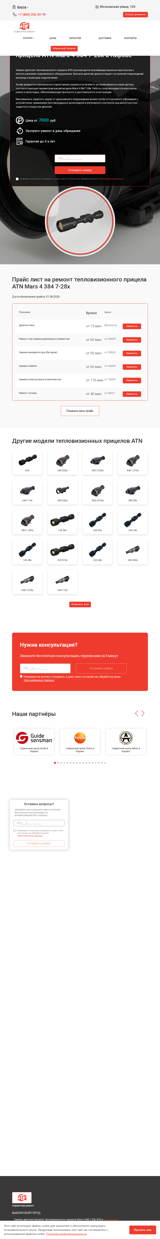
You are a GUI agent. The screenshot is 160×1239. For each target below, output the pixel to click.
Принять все (142, 1229)
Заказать (132, 326)
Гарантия (75, 38)
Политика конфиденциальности (66, 1233)
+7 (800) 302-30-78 (31, 14)
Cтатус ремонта (135, 14)
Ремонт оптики (28, 393)
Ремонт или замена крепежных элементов (44, 338)
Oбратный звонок (64, 48)
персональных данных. (111, 179)
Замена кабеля (28, 365)
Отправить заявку (80, 170)
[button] (136, 713)
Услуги (27, 38)
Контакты (130, 38)
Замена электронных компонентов (40, 379)
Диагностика (26, 325)
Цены (53, 38)
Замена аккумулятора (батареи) (38, 352)
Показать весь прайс (80, 410)
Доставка (105, 38)
